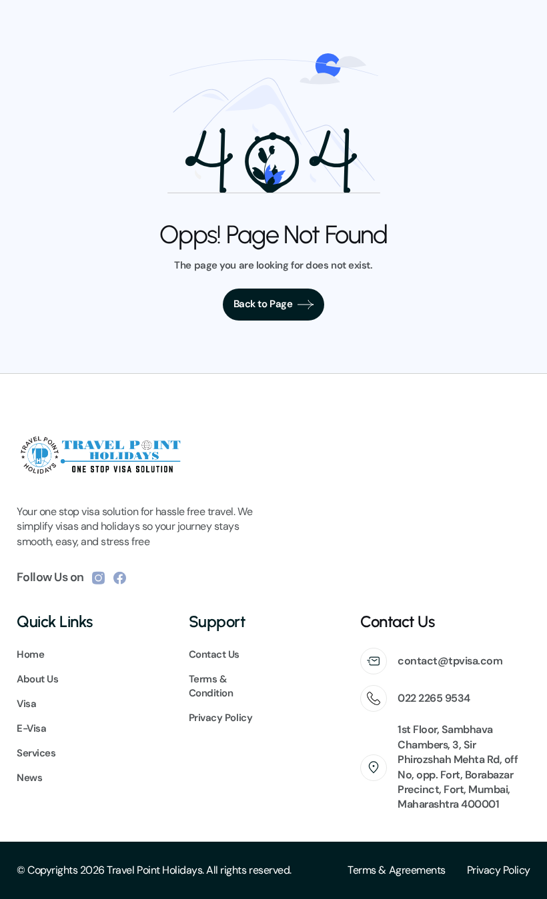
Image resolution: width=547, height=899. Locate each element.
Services (36, 753)
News (29, 777)
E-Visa (31, 728)
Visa (26, 703)
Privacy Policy (498, 870)
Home (30, 654)
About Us (37, 679)
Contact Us (214, 654)
